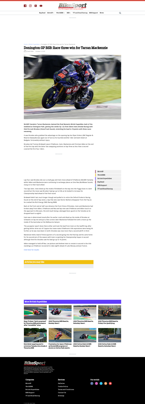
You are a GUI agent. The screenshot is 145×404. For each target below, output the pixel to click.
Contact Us (62, 392)
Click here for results (31, 250)
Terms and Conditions (66, 389)
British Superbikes (34, 44)
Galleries (61, 383)
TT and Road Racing (80, 13)
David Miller (30, 51)
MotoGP (50, 13)
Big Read (42, 13)
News (102, 13)
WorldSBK (59, 13)
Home (26, 44)
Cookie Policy (63, 386)
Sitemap (61, 396)
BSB (68, 13)
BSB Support (93, 13)
